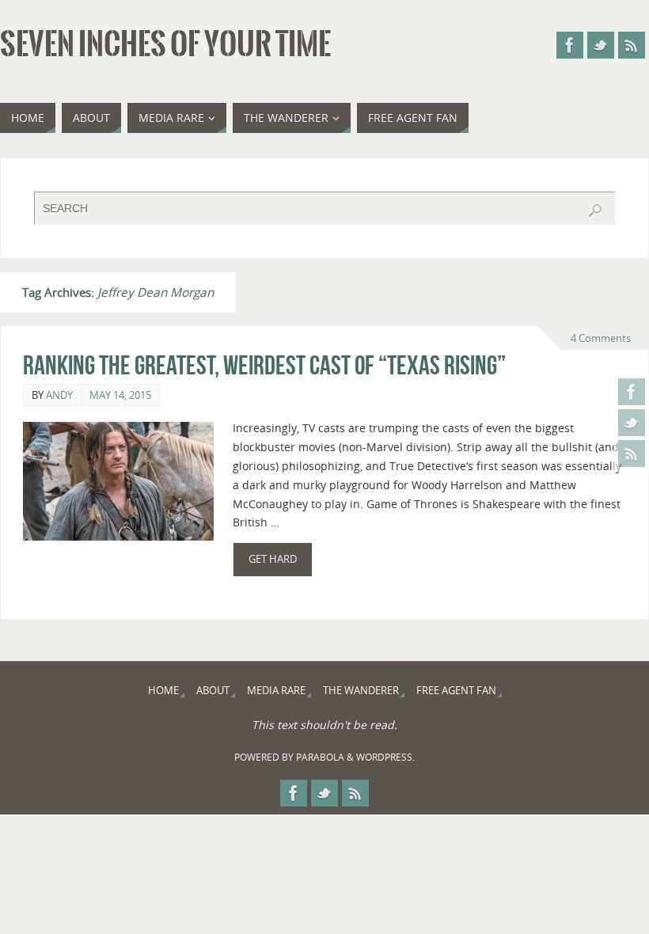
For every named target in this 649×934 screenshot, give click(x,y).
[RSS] (631, 453)
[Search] (595, 210)
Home (163, 690)
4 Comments (601, 338)
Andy (59, 395)
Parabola (320, 757)
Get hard (273, 559)
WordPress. (385, 757)
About (213, 690)
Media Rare (276, 690)
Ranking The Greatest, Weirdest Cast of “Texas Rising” (264, 365)
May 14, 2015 (120, 395)
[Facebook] (631, 391)
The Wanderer (361, 690)
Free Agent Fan (456, 690)
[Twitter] (631, 422)
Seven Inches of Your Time (165, 44)
